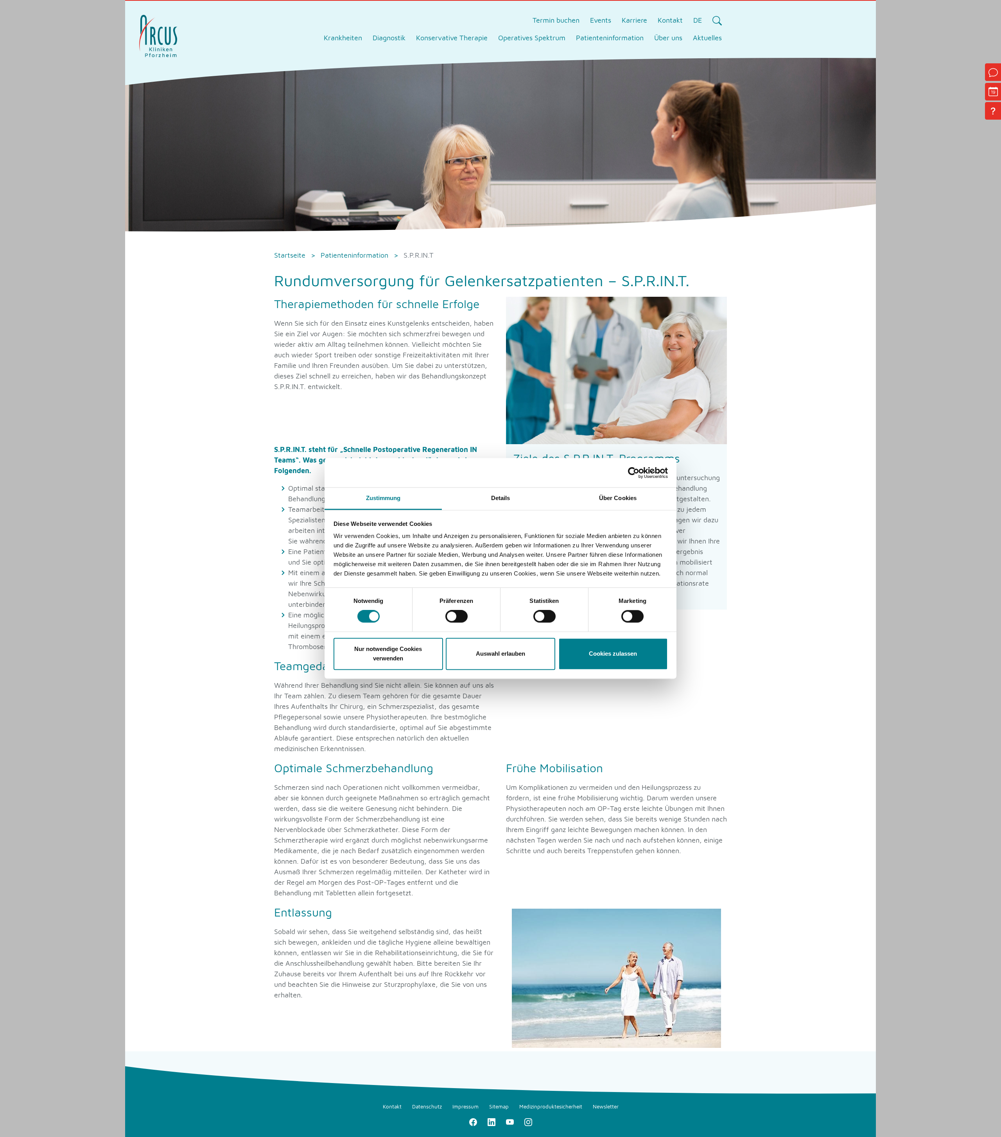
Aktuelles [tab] (707, 38)
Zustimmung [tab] (383, 498)
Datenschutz (427, 1106)
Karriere (634, 20)
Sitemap (499, 1106)
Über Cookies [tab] (618, 498)
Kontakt (670, 20)
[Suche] (717, 20)
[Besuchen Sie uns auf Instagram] (528, 1121)
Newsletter (606, 1106)
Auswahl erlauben (500, 653)
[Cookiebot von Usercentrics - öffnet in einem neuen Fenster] (633, 473)
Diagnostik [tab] (389, 38)
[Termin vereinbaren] (993, 91)
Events (600, 20)
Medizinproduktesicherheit (550, 1106)
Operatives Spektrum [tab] (531, 38)
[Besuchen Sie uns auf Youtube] (509, 1121)
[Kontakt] (993, 72)
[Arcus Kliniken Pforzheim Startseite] (158, 35)
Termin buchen (556, 20)
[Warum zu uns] (993, 111)
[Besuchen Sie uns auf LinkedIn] (491, 1121)
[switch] (456, 616)
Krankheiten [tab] (343, 38)
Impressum (465, 1106)
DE (697, 20)
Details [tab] (500, 498)
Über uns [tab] (668, 38)
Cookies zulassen (613, 653)
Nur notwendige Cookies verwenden (388, 654)
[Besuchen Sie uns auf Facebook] (473, 1121)
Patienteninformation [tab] (610, 38)
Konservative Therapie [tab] (452, 38)
